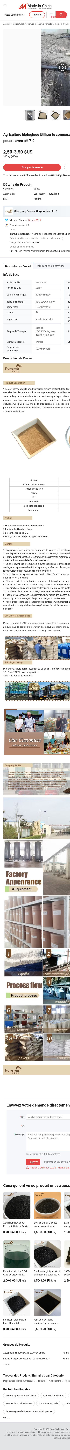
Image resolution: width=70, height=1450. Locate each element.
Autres (6, 1364)
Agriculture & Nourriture (23, 24)
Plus (5, 1417)
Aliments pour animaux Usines (21, 1395)
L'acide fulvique (40, 1358)
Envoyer (33, 1162)
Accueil (6, 24)
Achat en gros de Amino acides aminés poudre (29, 1411)
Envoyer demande (32, 167)
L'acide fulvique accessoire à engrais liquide (18, 1358)
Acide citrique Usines (53, 1395)
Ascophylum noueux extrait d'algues (18, 1352)
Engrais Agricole (44, 24)
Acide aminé (39, 1352)
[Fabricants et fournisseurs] (35, 5)
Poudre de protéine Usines (19, 1403)
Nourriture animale (48, 1403)
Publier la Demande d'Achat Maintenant (48, 1167)
